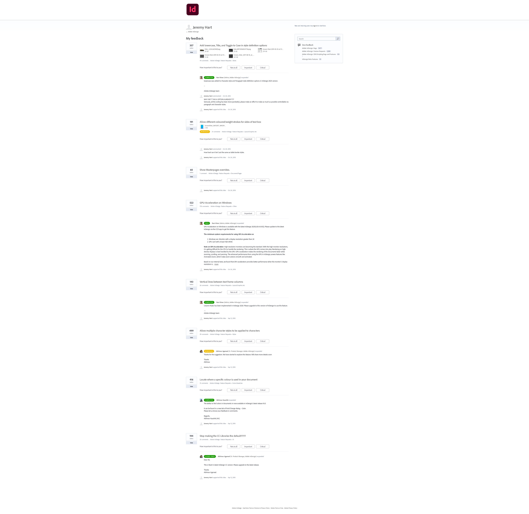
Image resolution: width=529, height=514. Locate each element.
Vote (191, 52)
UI (233, 439)
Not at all (235, 67)
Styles (234, 61)
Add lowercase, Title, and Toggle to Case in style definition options (233, 45)
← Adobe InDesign (192, 32)
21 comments (216, 132)
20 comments (204, 439)
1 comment (203, 173)
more (216, 264)
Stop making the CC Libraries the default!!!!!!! (223, 435)
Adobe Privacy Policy (290, 508)
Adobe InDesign (237, 508)
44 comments (204, 61)
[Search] (338, 38)
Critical (264, 67)
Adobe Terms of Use (277, 508)
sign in (315, 26)
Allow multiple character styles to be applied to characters (230, 330)
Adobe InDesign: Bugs (309, 48)
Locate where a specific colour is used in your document (228, 379)
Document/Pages (236, 173)
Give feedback (307, 45)
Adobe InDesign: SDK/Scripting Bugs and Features (319, 54)
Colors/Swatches (237, 383)
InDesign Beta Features (310, 59)
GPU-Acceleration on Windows (216, 202)
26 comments (204, 285)
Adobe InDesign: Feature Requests (220, 61)
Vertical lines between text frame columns (221, 281)
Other (235, 206)
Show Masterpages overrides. (215, 169)
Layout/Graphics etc (250, 132)
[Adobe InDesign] (192, 10)
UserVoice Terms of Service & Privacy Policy (256, 508)
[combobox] (317, 39)
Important (249, 67)
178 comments (204, 206)
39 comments (204, 334)
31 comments (204, 383)
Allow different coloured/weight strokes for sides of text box (230, 121)
